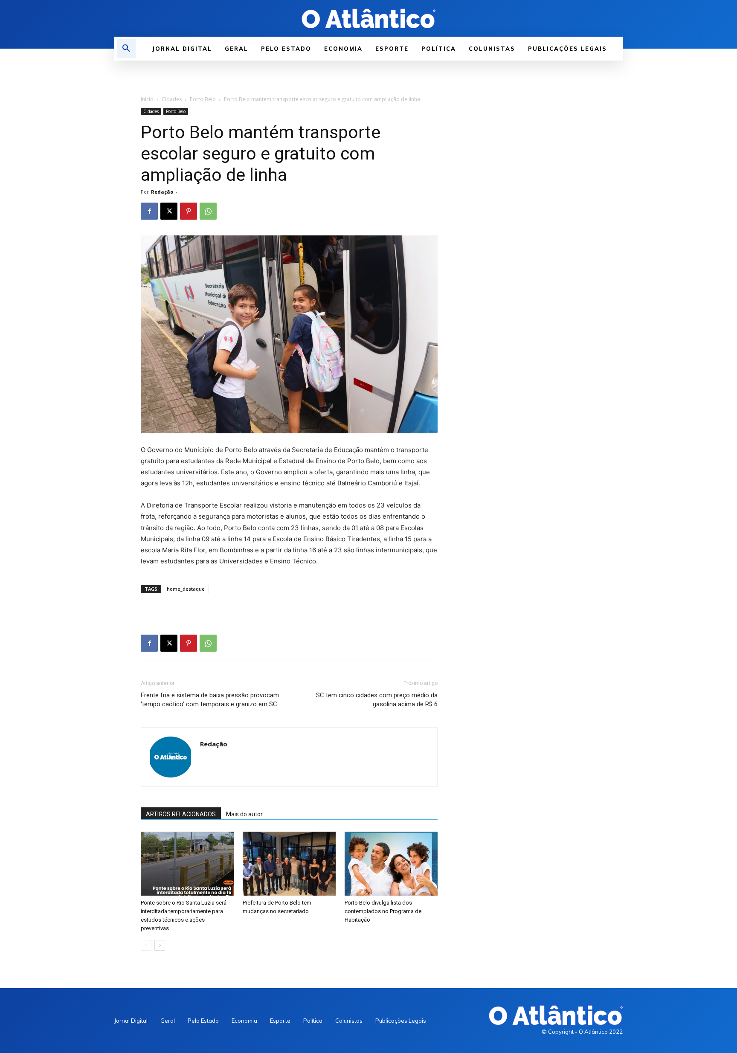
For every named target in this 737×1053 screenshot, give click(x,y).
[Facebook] (149, 211)
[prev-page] (146, 945)
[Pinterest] (188, 211)
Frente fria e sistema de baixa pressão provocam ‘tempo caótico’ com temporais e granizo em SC (210, 699)
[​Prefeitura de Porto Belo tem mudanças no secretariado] (289, 864)
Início (147, 99)
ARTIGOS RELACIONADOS (181, 814)
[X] (168, 211)
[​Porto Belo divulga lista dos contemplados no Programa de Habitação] (391, 864)
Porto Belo (203, 99)
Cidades (172, 99)
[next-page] (159, 945)
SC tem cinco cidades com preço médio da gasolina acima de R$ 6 (377, 699)
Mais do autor (244, 814)
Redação (162, 192)
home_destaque (186, 589)
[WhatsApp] (208, 211)
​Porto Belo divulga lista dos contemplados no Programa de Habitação (383, 911)
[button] (126, 48)
